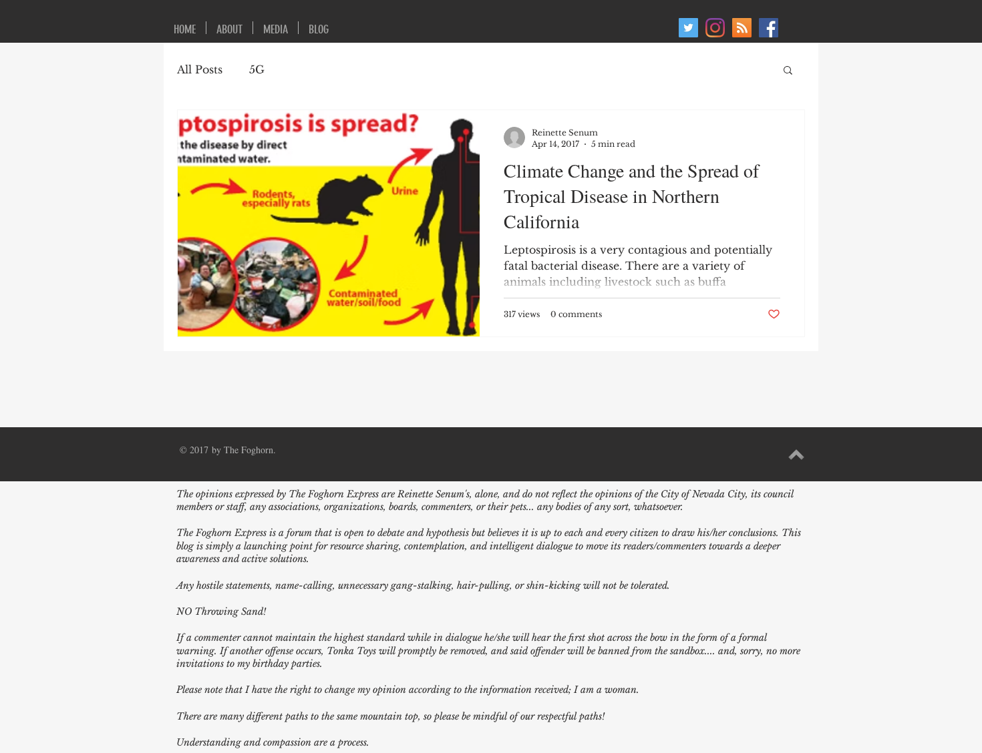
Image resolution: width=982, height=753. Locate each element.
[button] (788, 71)
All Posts (199, 69)
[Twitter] (688, 27)
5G (257, 69)
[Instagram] (715, 27)
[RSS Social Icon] (742, 27)
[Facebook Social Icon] (768, 27)
